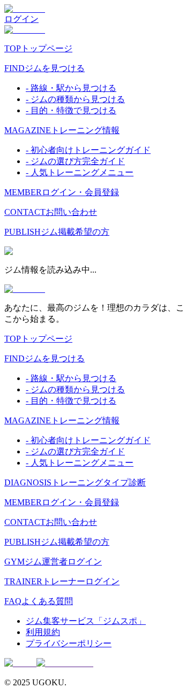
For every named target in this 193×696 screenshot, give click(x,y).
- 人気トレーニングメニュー (79, 172)
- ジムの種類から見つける (75, 99)
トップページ (38, 48)
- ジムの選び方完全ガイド (75, 161)
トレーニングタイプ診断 (75, 482)
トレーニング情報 (62, 130)
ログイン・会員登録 (61, 192)
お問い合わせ (50, 211)
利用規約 (43, 632)
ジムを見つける (44, 68)
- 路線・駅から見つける (71, 87)
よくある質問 (38, 601)
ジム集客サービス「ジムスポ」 (86, 620)
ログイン (21, 19)
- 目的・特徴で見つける (71, 110)
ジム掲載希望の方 (56, 231)
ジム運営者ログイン (53, 561)
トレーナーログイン (62, 581)
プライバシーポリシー (69, 643)
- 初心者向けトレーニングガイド (88, 149)
